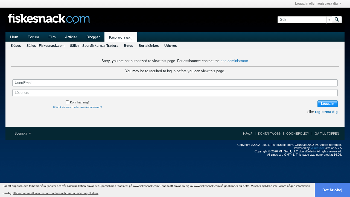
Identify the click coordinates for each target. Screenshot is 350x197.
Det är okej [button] (332, 190)
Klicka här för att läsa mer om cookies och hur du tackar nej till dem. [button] (55, 193)
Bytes (128, 46)
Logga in (327, 104)
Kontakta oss (269, 133)
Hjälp (247, 133)
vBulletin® (317, 148)
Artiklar (71, 37)
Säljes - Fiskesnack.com (46, 46)
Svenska (21, 133)
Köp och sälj (121, 37)
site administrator (234, 61)
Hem (14, 37)
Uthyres (170, 46)
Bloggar (93, 37)
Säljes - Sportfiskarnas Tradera (94, 46)
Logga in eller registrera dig (316, 3)
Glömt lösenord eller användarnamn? (77, 107)
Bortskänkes (149, 46)
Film (52, 37)
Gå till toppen (327, 133)
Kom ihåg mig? (79, 102)
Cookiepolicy (297, 133)
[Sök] (337, 19)
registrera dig (326, 112)
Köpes (16, 46)
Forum (33, 37)
